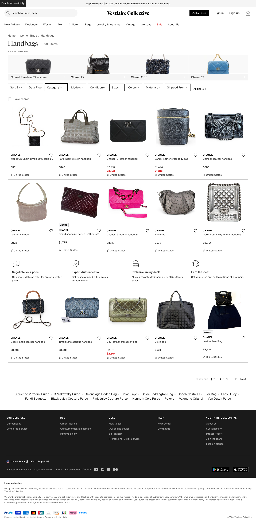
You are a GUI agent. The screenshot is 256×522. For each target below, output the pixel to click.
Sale (159, 24)
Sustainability (214, 429)
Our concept (13, 424)
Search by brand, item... (25, 13)
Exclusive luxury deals (145, 272)
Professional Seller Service (124, 439)
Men (60, 24)
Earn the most (200, 272)
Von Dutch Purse (219, 398)
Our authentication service (75, 429)
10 (236, 379)
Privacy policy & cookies (78, 469)
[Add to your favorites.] (51, 155)
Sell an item (199, 13)
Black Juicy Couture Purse (69, 398)
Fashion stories (214, 444)
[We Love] (154, 24)
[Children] (82, 24)
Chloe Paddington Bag (157, 394)
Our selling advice (119, 429)
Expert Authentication (86, 272)
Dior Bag (210, 394)
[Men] (66, 24)
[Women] (55, 24)
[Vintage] (138, 24)
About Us (173, 24)
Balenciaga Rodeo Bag (101, 394)
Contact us (164, 429)
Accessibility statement (19, 469)
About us (211, 424)
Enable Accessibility (12, 3)
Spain (58, 517)
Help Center (164, 424)
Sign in (219, 13)
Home (11, 35)
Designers (31, 24)
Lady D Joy (229, 394)
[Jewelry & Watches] (123, 24)
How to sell (115, 424)
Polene (169, 398)
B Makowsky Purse (67, 394)
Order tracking (68, 424)
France (7, 517)
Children (74, 24)
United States (36, 517)
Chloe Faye (129, 394)
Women (47, 24)
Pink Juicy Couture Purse (110, 398)
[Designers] (40, 24)
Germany (49, 517)
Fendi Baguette (35, 398)
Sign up (234, 13)
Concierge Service (17, 429)
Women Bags (28, 35)
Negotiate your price (25, 272)
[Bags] (93, 24)
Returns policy (68, 434)
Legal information (43, 469)
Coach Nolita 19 (189, 394)
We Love (146, 24)
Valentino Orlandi (191, 398)
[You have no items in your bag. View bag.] (248, 13)
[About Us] (182, 24)
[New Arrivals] (22, 24)
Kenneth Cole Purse (146, 398)
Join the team (214, 439)
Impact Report (214, 434)
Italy (65, 517)
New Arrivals (12, 24)
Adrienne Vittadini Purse (32, 394)
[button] (248, 13)
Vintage (130, 24)
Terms (59, 469)
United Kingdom (20, 517)
